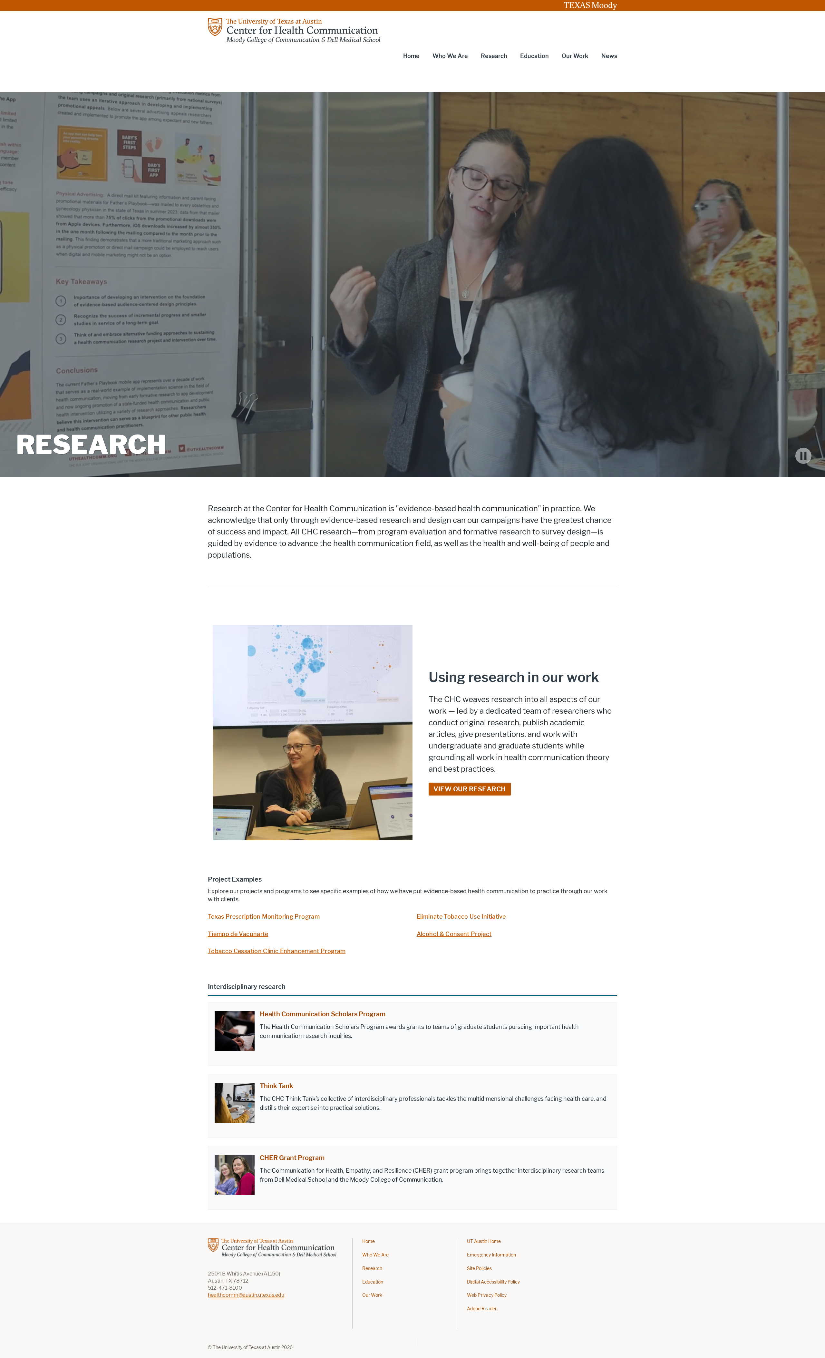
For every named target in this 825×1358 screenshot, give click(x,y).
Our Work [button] (575, 56)
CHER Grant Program (292, 1158)
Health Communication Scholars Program (322, 1014)
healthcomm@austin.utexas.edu (246, 1295)
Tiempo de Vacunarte (238, 934)
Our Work (372, 1295)
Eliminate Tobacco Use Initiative (461, 916)
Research (372, 1268)
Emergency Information (491, 1255)
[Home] (295, 31)
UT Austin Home (484, 1241)
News (609, 56)
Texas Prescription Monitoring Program (264, 916)
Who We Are (375, 1255)
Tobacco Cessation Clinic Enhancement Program (276, 951)
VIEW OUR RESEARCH (469, 789)
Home (411, 56)
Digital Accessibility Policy (493, 1282)
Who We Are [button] (450, 56)
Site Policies (479, 1268)
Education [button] (534, 56)
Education (372, 1282)
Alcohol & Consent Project (454, 934)
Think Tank (276, 1086)
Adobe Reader (482, 1309)
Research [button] (494, 56)
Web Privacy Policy (487, 1295)
